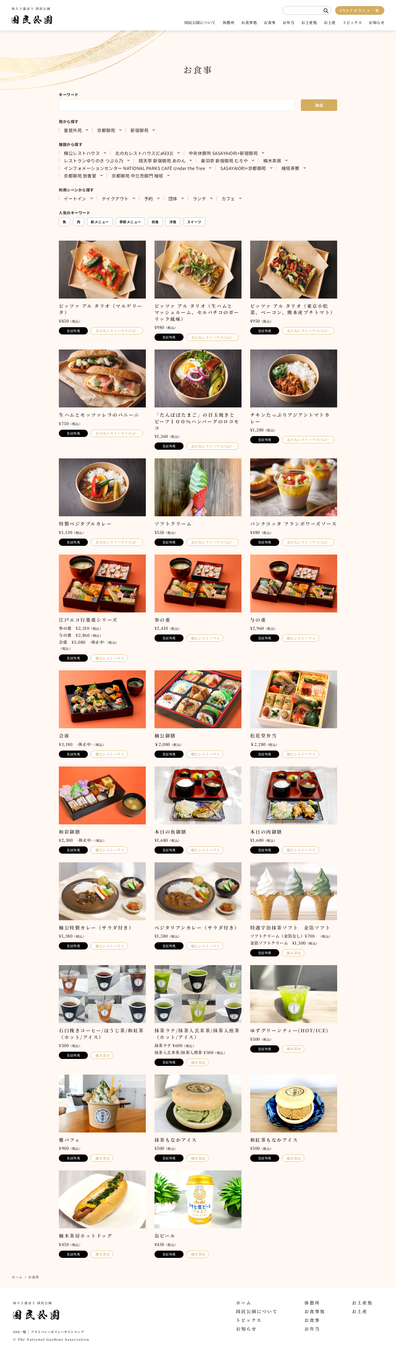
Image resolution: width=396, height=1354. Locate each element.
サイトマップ (74, 1331)
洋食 (173, 221)
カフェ (228, 198)
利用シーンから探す (76, 190)
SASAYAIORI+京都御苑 (243, 168)
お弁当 (289, 22)
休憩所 (229, 22)
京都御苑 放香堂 (80, 175)
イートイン (75, 198)
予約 (148, 198)
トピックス (352, 22)
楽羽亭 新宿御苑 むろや (224, 160)
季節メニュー (130, 221)
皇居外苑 (73, 130)
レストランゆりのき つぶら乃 (93, 160)
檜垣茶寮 (290, 168)
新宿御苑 (139, 130)
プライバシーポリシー (47, 1331)
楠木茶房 (272, 160)
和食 (155, 221)
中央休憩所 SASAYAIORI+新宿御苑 (223, 153)
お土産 (330, 22)
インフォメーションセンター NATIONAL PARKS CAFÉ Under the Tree (134, 168)
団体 (172, 198)
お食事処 (249, 22)
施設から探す (70, 144)
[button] (326, 10)
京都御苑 (106, 130)
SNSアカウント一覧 (360, 10)
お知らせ (376, 22)
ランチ (199, 198)
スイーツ (194, 221)
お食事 (270, 22)
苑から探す (69, 121)
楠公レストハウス (82, 153)
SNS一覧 (19, 1331)
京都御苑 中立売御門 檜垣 (137, 175)
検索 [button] (319, 105)
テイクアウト (115, 198)
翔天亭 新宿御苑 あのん (162, 160)
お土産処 (309, 22)
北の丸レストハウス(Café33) (144, 153)
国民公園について (200, 22)
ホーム (17, 1276)
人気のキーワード (74, 213)
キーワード (69, 94)
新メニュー (100, 221)
